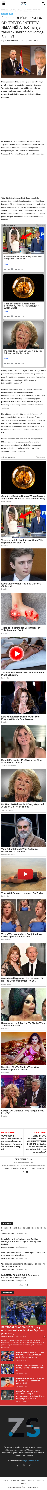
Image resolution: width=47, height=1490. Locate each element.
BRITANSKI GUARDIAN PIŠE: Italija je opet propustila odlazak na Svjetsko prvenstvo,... (22, 1330)
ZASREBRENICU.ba (13, 41)
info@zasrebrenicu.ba (30, 1461)
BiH (19, 9)
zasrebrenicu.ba (33, 1487)
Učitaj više (23, 1285)
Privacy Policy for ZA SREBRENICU (22, 1480)
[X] (23, 1172)
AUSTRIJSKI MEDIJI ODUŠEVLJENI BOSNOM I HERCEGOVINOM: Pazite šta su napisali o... (30, 1354)
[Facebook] (20, 1172)
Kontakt (23, 1483)
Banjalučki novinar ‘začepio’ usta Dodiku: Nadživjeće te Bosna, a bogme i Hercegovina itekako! (21, 1241)
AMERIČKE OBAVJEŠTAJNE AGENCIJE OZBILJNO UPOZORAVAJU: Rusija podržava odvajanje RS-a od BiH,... (30, 1395)
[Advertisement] (23, 120)
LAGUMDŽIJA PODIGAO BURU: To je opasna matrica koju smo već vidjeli (20, 1276)
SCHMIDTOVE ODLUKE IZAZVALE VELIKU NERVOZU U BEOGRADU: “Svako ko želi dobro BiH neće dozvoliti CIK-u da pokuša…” (36, 1143)
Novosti (13, 9)
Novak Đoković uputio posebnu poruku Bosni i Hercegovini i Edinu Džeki (30, 1380)
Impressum (40, 1480)
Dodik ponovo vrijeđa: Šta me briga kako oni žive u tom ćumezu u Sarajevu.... (23, 1253)
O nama (5, 1480)
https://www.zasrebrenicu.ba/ (23, 1162)
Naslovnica (4, 9)
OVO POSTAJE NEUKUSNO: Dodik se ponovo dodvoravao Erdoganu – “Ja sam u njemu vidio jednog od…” (11, 1142)
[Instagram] (24, 1466)
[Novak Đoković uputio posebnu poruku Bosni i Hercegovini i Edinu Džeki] (7, 1382)
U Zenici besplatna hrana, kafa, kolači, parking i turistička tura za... (30, 1367)
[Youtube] (27, 1172)
